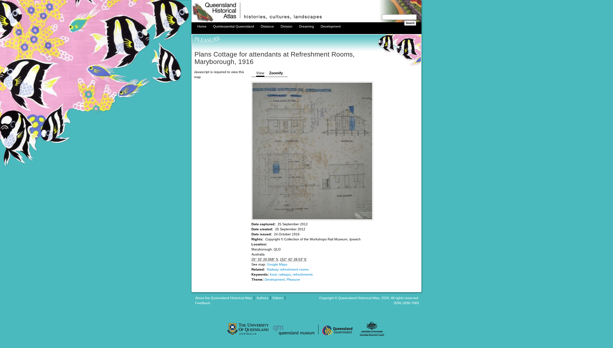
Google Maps (277, 264)
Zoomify (276, 73)
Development (331, 26)
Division (286, 26)
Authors (262, 298)
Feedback (202, 303)
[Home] (306, 21)
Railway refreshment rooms (288, 269)
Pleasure (293, 279)
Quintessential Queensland (233, 26)
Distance (267, 26)
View (260, 73)
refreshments (303, 274)
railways (284, 274)
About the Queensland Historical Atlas (223, 298)
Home (201, 26)
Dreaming (306, 26)
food (273, 274)
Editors (277, 298)
